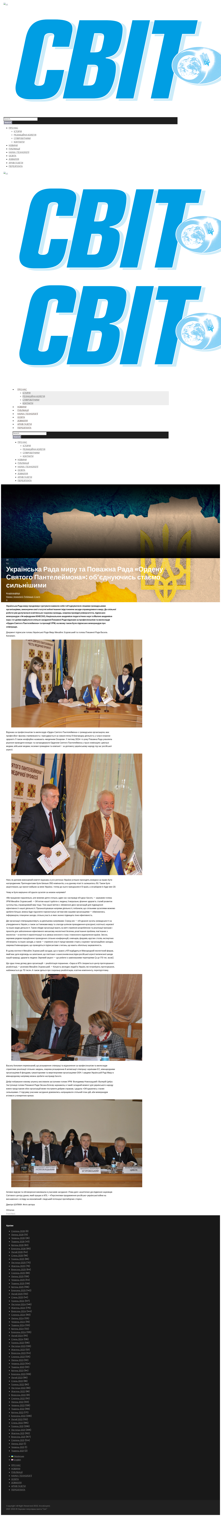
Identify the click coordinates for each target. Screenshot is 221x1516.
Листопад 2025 (18, 1262)
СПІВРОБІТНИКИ (22, 138)
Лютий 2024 (17, 1335)
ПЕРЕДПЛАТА (16, 166)
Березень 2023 (18, 1374)
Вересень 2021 (18, 1436)
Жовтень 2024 (18, 1307)
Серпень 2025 (18, 1273)
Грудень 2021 (17, 1426)
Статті (37, 596)
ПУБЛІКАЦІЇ (14, 148)
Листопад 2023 (18, 1346)
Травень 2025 (18, 1283)
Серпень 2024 (18, 1314)
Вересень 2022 (18, 1395)
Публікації (28, 596)
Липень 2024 (17, 1318)
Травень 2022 (17, 1408)
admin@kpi (14, 593)
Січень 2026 (17, 1255)
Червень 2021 (17, 1447)
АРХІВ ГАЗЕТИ (16, 162)
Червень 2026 (18, 1238)
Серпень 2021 (17, 1440)
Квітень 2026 (17, 1245)
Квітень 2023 (17, 1370)
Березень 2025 (18, 1290)
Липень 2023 (17, 1360)
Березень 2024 (18, 1332)
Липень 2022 (17, 1402)
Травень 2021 (17, 1450)
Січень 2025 (17, 1297)
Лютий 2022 (17, 1419)
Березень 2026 (18, 1248)
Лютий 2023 (17, 1377)
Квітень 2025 (17, 1287)
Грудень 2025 (17, 1259)
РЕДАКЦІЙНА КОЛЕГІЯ (25, 134)
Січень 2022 (17, 1422)
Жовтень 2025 (18, 1266)
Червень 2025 (18, 1279)
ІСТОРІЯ (18, 131)
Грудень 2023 (17, 1342)
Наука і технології (14, 596)
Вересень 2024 (18, 1311)
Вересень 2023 (18, 1353)
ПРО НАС (13, 128)
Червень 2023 (18, 1363)
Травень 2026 (18, 1241)
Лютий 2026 (17, 1252)
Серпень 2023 (18, 1356)
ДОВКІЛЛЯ (14, 159)
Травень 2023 (17, 1367)
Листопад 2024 (18, 1304)
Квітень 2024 (17, 1328)
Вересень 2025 (18, 1269)
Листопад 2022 (18, 1388)
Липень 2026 (17, 1234)
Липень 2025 (17, 1276)
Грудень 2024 (17, 1301)
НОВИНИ (13, 145)
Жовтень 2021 (17, 1433)
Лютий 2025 (17, 1293)
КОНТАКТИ (19, 141)
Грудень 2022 (17, 1384)
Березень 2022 (18, 1415)
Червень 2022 (18, 1405)
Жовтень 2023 (18, 1349)
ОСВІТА (12, 155)
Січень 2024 (17, 1339)
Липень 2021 (17, 1443)
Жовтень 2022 (18, 1391)
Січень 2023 (17, 1381)
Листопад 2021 (18, 1429)
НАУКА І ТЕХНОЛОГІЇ (19, 152)
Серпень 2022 (18, 1398)
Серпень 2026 (18, 1231)
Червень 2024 (18, 1321)
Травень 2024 (18, 1325)
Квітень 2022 (17, 1412)
